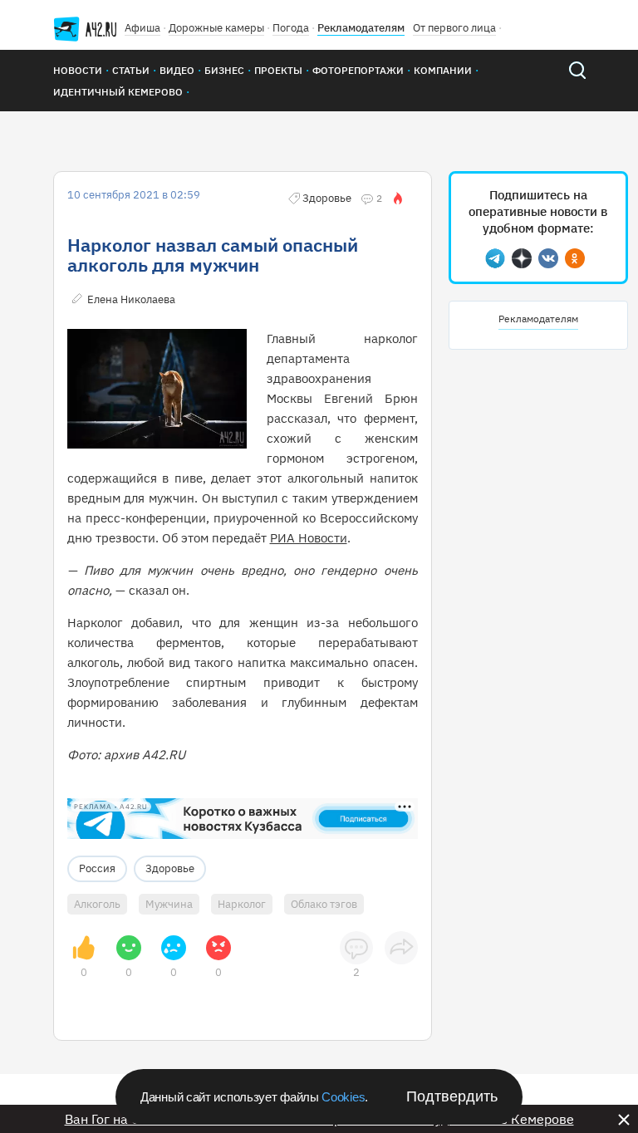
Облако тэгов (324, 904)
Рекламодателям (361, 28)
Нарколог (242, 904)
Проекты (278, 70)
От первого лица (454, 28)
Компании (443, 70)
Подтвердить (452, 1096)
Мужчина (169, 904)
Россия (97, 868)
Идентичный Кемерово (118, 92)
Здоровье (169, 868)
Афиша (142, 28)
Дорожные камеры (216, 28)
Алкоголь (97, 904)
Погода (290, 28)
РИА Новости (308, 538)
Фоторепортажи (358, 70)
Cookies (343, 1097)
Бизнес (224, 70)
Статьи (131, 70)
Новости (77, 70)
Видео (177, 70)
